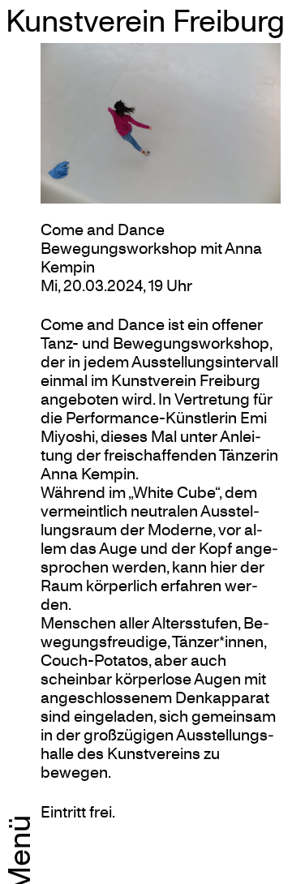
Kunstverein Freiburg (145, 20)
